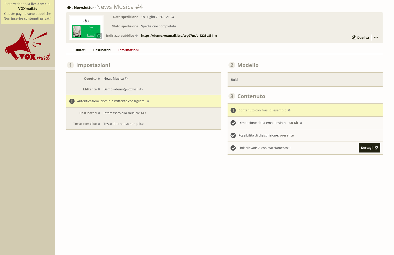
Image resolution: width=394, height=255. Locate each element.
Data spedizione (125, 17)
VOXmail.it (27, 8)
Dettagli (367, 147)
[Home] (27, 58)
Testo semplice (85, 123)
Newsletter (84, 7)
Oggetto (90, 78)
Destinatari (88, 113)
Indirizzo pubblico (120, 35)
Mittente (90, 89)
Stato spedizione (125, 26)
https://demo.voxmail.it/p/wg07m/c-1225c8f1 (177, 35)
